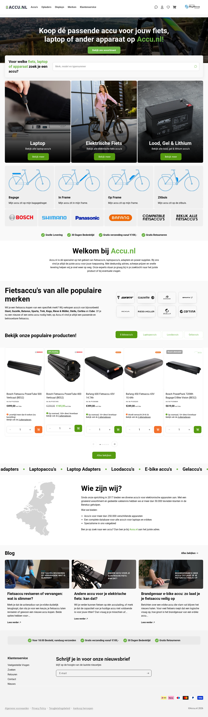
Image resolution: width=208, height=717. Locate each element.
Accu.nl (194, 708)
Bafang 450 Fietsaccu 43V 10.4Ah (140, 396)
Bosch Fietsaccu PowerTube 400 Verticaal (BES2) (63, 396)
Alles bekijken (104, 455)
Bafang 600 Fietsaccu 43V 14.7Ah (100, 396)
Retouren (12, 674)
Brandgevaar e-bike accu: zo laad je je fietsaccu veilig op (170, 596)
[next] (114, 444)
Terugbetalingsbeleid (59, 708)
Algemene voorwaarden (17, 708)
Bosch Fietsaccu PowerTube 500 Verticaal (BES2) (24, 396)
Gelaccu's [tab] (194, 334)
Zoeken (12, 669)
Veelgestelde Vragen (18, 665)
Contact (12, 679)
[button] (156, 7)
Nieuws (12, 683)
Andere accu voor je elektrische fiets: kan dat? (100, 596)
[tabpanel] (104, 405)
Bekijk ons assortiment (104, 50)
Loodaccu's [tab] (172, 334)
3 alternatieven (25, 420)
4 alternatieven (184, 417)
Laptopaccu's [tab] (150, 334)
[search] (126, 66)
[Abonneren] (148, 673)
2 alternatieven (104, 417)
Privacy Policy (39, 708)
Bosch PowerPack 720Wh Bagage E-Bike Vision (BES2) (181, 396)
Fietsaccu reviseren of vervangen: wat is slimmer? (35, 596)
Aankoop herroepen (83, 708)
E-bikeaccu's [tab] (126, 334)
